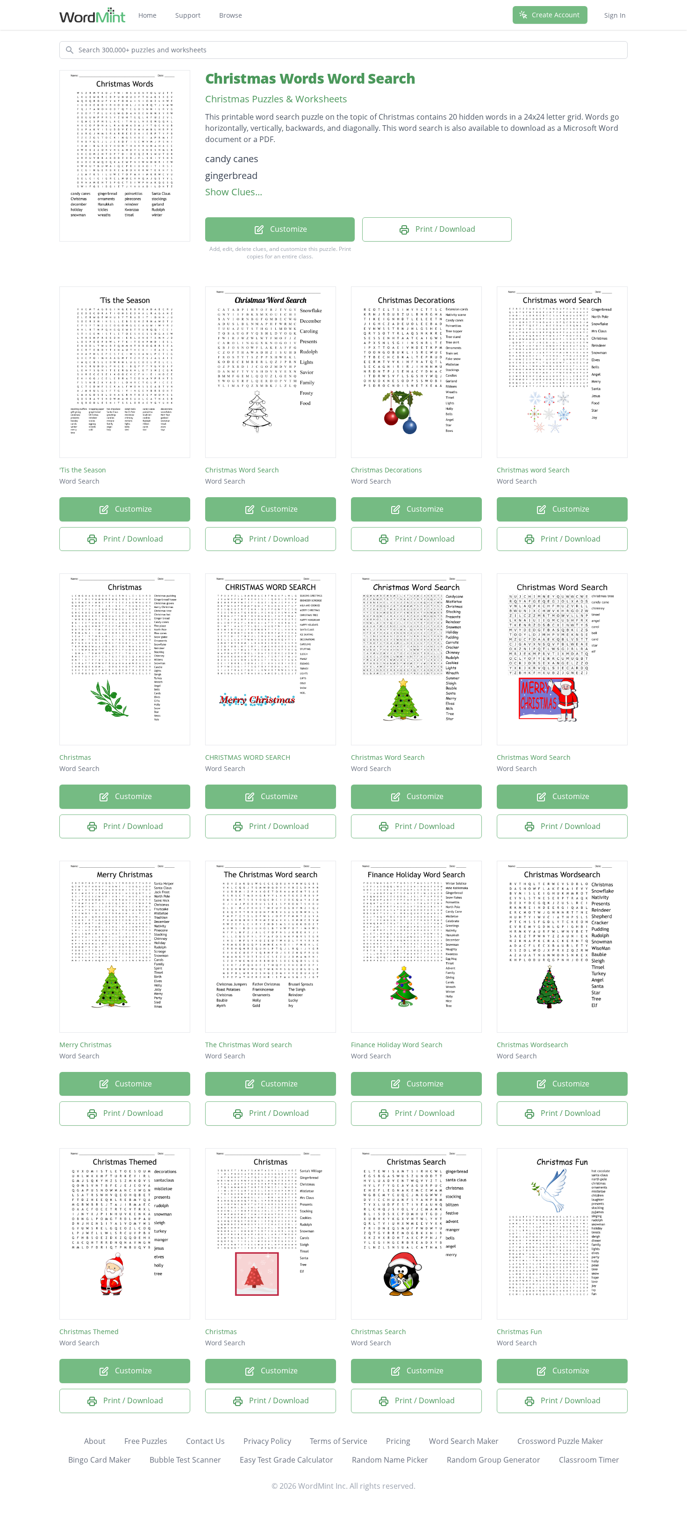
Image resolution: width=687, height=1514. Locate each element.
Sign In (615, 15)
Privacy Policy (267, 1441)
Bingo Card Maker (99, 1460)
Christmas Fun (519, 1331)
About (95, 1441)
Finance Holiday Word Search (397, 1044)
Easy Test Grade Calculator (286, 1460)
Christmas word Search (533, 469)
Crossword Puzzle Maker (560, 1441)
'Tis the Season (82, 469)
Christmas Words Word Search (310, 78)
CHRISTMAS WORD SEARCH (247, 757)
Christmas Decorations (386, 469)
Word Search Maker (464, 1441)
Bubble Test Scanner (185, 1460)
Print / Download (444, 229)
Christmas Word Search (242, 469)
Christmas (75, 757)
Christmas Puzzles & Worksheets (276, 99)
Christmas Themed (89, 1331)
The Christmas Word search (248, 1044)
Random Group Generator (493, 1460)
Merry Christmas (85, 1044)
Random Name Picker (390, 1460)
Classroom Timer (589, 1460)
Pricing (398, 1441)
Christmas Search (378, 1331)
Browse (230, 15)
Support (187, 15)
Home (147, 15)
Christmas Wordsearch (532, 1044)
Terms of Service (338, 1441)
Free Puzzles (145, 1441)
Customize (287, 229)
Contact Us (205, 1441)
